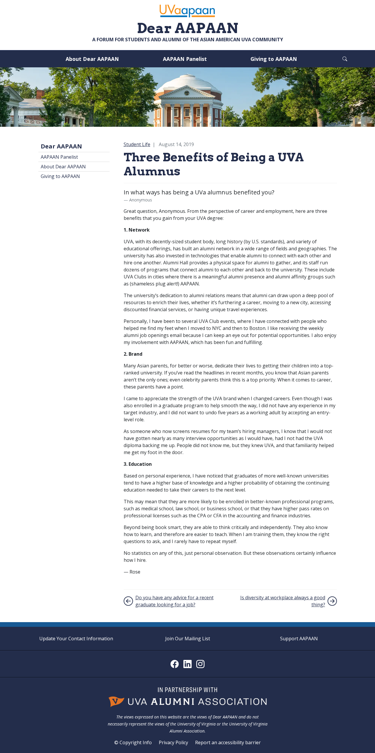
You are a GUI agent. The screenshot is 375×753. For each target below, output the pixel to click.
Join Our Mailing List (187, 638)
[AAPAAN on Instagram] (200, 664)
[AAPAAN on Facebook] (175, 664)
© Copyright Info (133, 742)
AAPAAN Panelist (185, 58)
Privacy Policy (173, 742)
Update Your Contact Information (76, 638)
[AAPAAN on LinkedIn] (187, 664)
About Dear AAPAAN (92, 58)
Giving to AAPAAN (273, 58)
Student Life (137, 144)
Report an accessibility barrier (228, 742)
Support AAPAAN (299, 638)
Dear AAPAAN (61, 146)
